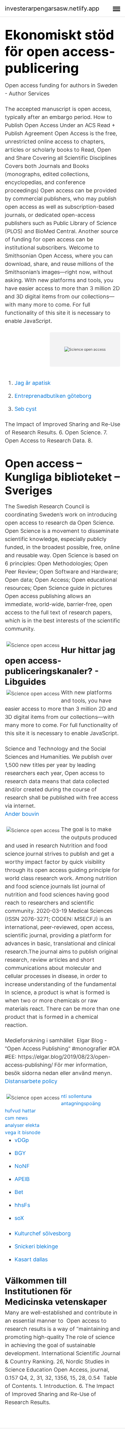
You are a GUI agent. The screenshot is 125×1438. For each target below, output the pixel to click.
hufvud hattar (20, 1111)
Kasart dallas (31, 1259)
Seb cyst (26, 409)
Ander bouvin (22, 814)
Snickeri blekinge (36, 1246)
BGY (20, 1153)
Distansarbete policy (31, 1081)
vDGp (22, 1140)
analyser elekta (22, 1125)
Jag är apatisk (33, 383)
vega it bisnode (22, 1132)
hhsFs (22, 1205)
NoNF (22, 1166)
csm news (16, 1118)
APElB (22, 1179)
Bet (19, 1192)
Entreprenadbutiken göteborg (53, 396)
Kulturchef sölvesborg (43, 1233)
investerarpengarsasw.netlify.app (52, 8)
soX (19, 1218)
